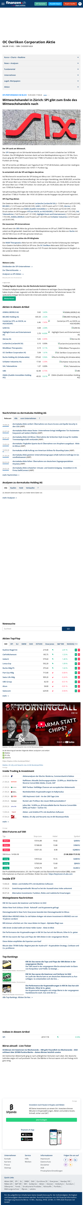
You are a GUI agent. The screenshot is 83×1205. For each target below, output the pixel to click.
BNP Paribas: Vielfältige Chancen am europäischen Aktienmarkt (49, 787)
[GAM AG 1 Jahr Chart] (76, 328)
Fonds (17, 1186)
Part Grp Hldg (8, 673)
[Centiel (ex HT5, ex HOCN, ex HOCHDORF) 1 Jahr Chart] (64, 322)
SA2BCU (76, 868)
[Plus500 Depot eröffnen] (18, 5)
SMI (25, 1184)
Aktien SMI (8, 1181)
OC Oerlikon (45, 245)
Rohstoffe (47, 1186)
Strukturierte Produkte (32, 1186)
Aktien (41, 1184)
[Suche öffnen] (80, 4)
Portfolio (57, 1186)
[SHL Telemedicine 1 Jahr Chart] (72, 366)
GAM (38, 206)
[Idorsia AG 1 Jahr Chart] (75, 339)
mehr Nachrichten (10, 475)
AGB (42, 1168)
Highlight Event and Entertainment (51, 214)
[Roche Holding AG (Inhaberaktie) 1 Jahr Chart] (66, 357)
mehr (4, 696)
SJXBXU (77, 841)
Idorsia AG (7, 339)
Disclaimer (45, 1165)
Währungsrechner (11, 1189)
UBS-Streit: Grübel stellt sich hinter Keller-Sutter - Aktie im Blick (28, 928)
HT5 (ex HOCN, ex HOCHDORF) (40, 211)
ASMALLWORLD (17, 217)
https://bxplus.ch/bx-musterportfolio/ (16, 761)
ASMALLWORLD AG (11, 312)
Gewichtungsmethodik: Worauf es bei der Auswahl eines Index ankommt (42, 888)
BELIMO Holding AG (11, 317)
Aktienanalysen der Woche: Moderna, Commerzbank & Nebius (48, 776)
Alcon (5, 686)
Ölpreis (24, 1189)
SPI (7, 152)
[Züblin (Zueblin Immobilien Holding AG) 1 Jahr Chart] (64, 376)
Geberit (6, 659)
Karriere (7, 1162)
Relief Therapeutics (13, 243)
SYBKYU (76, 845)
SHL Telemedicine (10, 366)
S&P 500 (18, 1184)
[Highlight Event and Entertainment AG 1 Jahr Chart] (64, 333)
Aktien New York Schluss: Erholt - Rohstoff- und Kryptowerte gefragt (31, 907)
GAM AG (6, 328)
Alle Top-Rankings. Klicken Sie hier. (17, 997)
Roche (72, 231)
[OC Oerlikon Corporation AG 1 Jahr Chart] (67, 352)
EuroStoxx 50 (42, 1181)
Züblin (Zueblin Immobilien (35, 209)
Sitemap (7, 1168)
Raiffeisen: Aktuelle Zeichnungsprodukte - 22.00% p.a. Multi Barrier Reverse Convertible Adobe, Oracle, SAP (50, 781)
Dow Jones (54, 1181)
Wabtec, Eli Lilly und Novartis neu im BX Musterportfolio (22, 747)
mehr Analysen (8, 498)
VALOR (5, 46)
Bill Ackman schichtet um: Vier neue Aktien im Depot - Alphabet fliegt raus (33, 923)
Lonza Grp (7, 663)
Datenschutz (46, 1162)
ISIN (18, 46)
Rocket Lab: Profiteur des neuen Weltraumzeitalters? (44, 801)
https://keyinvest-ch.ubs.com (61, 874)
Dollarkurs (59, 1184)
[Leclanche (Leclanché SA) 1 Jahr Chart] (69, 343)
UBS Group (7, 682)
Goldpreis (33, 1184)
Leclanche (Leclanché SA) (45, 203)
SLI (21, 1181)
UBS (17, 228)
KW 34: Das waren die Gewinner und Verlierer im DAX (24, 903)
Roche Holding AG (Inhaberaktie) (16, 357)
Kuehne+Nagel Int (10, 650)
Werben (28, 1162)
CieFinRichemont (9, 654)
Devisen (50, 1184)
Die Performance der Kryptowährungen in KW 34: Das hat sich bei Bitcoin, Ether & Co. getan (40, 932)
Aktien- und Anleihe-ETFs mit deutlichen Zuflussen (43, 812)
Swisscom (7, 691)
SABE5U (76, 859)
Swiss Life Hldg (9, 677)
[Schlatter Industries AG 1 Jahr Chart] (69, 362)
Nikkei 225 (8, 1184)
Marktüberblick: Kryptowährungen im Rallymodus (43, 792)
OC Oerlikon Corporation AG (14, 352)
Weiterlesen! (9, 298)
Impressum (45, 1159)
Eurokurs (70, 1184)
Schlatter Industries (59, 217)
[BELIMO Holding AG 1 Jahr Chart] (71, 317)
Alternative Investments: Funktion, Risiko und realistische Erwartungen (41, 893)
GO (68, 629)
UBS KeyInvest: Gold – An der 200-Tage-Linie (41, 796)
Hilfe (27, 1159)
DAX (32, 1181)
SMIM (26, 1181)
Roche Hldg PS (8, 668)
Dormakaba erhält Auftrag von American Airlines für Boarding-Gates (41, 450)
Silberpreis (8, 1186)
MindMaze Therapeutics (12, 348)
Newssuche (8, 623)
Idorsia (67, 206)
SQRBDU (76, 850)
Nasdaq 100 (65, 1181)
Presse (7, 1165)
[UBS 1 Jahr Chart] (77, 371)
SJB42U (77, 863)
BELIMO (5, 206)
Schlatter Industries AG (12, 361)
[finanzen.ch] (16, 2)
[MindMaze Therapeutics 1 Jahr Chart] (69, 348)
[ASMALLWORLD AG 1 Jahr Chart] (71, 312)
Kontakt (7, 1159)
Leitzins (33, 1189)
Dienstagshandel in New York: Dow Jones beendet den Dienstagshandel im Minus (36, 912)
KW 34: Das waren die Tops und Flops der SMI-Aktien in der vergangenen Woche (35, 937)
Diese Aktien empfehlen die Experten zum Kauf (22, 941)
